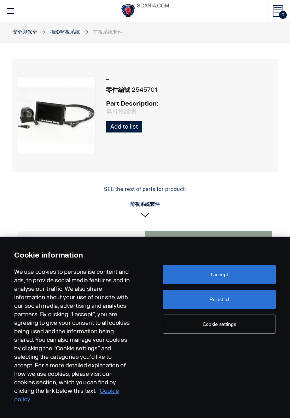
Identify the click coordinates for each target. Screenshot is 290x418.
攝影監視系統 (65, 32)
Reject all (219, 299)
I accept (219, 274)
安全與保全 (24, 32)
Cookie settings (219, 324)
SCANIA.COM (153, 6)
